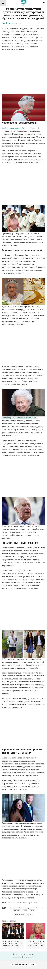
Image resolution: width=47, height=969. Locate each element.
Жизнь (21, 908)
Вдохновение (19, 914)
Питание (38, 908)
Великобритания (10, 908)
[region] (23, 183)
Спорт (32, 911)
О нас (15, 954)
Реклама (31, 954)
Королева (30, 908)
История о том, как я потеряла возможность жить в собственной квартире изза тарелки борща (37, 945)
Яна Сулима (8, 22)
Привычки (16, 911)
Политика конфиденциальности (23, 957)
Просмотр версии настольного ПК (24, 964)
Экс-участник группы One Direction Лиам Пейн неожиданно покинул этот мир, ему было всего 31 (12, 945)
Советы (29, 914)
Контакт (22, 954)
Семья (25, 911)
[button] (3, 3)
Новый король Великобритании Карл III (19, 417)
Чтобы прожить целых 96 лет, (15, 128)
